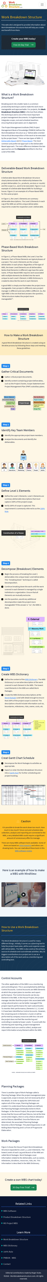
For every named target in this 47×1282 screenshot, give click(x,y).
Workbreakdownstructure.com (22, 1276)
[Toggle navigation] (42, 4)
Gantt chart (14, 773)
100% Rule (8, 1251)
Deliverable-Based (8, 141)
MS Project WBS (10, 1223)
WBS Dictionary (31, 679)
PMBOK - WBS (9, 1257)
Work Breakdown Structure (15, 1239)
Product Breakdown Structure (17, 1217)
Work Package (10, 697)
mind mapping (25, 845)
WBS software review (23, 851)
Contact (6, 1264)
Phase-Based (27, 141)
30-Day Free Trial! (21, 1187)
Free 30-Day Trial (21, 44)
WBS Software (9, 1211)
